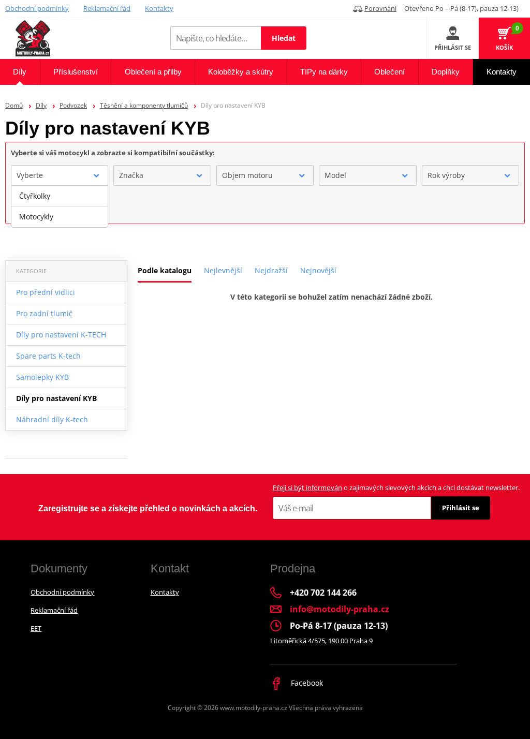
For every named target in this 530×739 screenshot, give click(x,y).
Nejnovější (318, 270)
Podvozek (73, 105)
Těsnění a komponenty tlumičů (144, 105)
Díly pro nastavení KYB (56, 398)
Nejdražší (271, 270)
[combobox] (59, 175)
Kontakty (159, 8)
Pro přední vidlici (45, 292)
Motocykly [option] (36, 216)
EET (36, 628)
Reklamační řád (106, 8)
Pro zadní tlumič (44, 313)
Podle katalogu (165, 270)
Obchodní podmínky (37, 8)
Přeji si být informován (307, 487)
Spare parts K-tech (48, 356)
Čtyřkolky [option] (34, 196)
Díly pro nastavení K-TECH (61, 334)
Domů (14, 105)
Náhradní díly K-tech (52, 419)
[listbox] (59, 206)
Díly (41, 105)
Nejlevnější (223, 270)
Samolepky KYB (42, 377)
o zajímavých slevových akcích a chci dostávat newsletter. (396, 487)
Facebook (306, 683)
